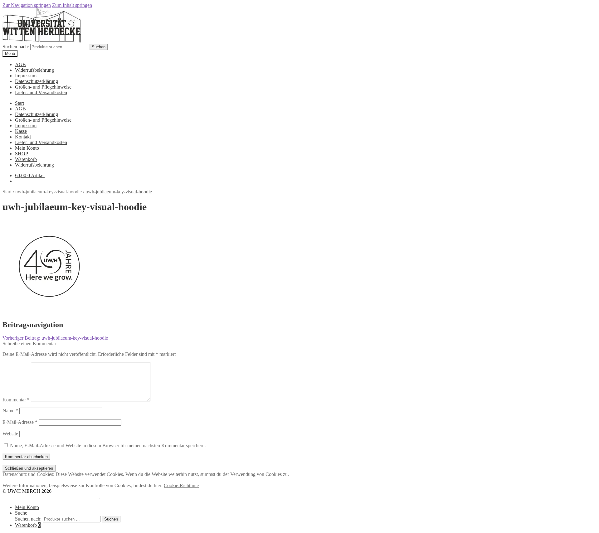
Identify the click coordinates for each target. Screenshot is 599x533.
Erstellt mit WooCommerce (72, 496)
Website (10, 433)
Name (10, 410)
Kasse (21, 131)
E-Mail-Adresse (19, 422)
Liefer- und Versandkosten (41, 92)
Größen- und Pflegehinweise (43, 87)
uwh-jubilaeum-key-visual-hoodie (48, 191)
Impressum (26, 75)
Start (19, 103)
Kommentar (16, 399)
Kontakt (23, 136)
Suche (21, 513)
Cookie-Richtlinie (181, 485)
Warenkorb (26, 159)
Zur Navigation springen (26, 5)
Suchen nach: (15, 46)
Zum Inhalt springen (72, 5)
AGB (20, 64)
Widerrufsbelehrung (34, 70)
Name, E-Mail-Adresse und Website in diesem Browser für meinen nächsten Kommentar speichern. (108, 445)
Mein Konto (27, 148)
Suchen (98, 47)
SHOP (21, 153)
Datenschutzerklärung (36, 81)
